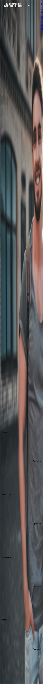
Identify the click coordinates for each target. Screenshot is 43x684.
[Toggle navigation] (29, 5)
